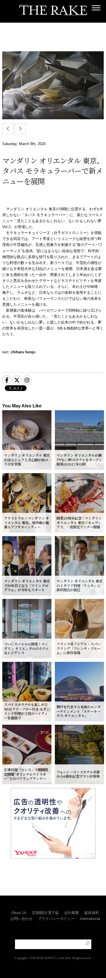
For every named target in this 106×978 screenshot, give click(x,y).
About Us (19, 913)
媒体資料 (91, 913)
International (90, 919)
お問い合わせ (21, 919)
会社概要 (71, 913)
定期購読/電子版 (45, 913)
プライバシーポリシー (56, 919)
